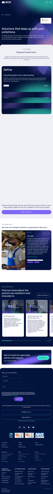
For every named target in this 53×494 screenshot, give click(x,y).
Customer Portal (39, 444)
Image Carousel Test (45, 471)
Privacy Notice (14, 395)
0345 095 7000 (25, 417)
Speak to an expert (26, 212)
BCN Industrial (31, 480)
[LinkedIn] (24, 427)
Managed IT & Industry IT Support (6, 469)
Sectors (20, 442)
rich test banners (18, 481)
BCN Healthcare (31, 476)
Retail (3, 474)
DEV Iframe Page (5, 482)
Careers (20, 444)
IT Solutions (4, 442)
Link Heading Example (20, 468)
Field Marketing (5, 480)
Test (29, 478)
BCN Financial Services (45, 483)
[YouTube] (33, 427)
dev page (43, 478)
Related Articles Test (19, 471)
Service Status (5, 447)
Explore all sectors (43, 295)
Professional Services (6, 476)
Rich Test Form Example (19, 483)
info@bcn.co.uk (26, 412)
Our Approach (7, 14)
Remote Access (22, 447)
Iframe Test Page (18, 480)
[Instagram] (20, 427)
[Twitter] (29, 427)
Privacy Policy (4, 488)
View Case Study (31, 256)
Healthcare (4, 472)
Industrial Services (5, 478)
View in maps (5, 461)
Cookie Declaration (6, 491)
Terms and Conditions (6, 490)
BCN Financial (31, 471)
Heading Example (44, 476)
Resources (4, 444)
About (36, 442)
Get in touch (42, 357)
